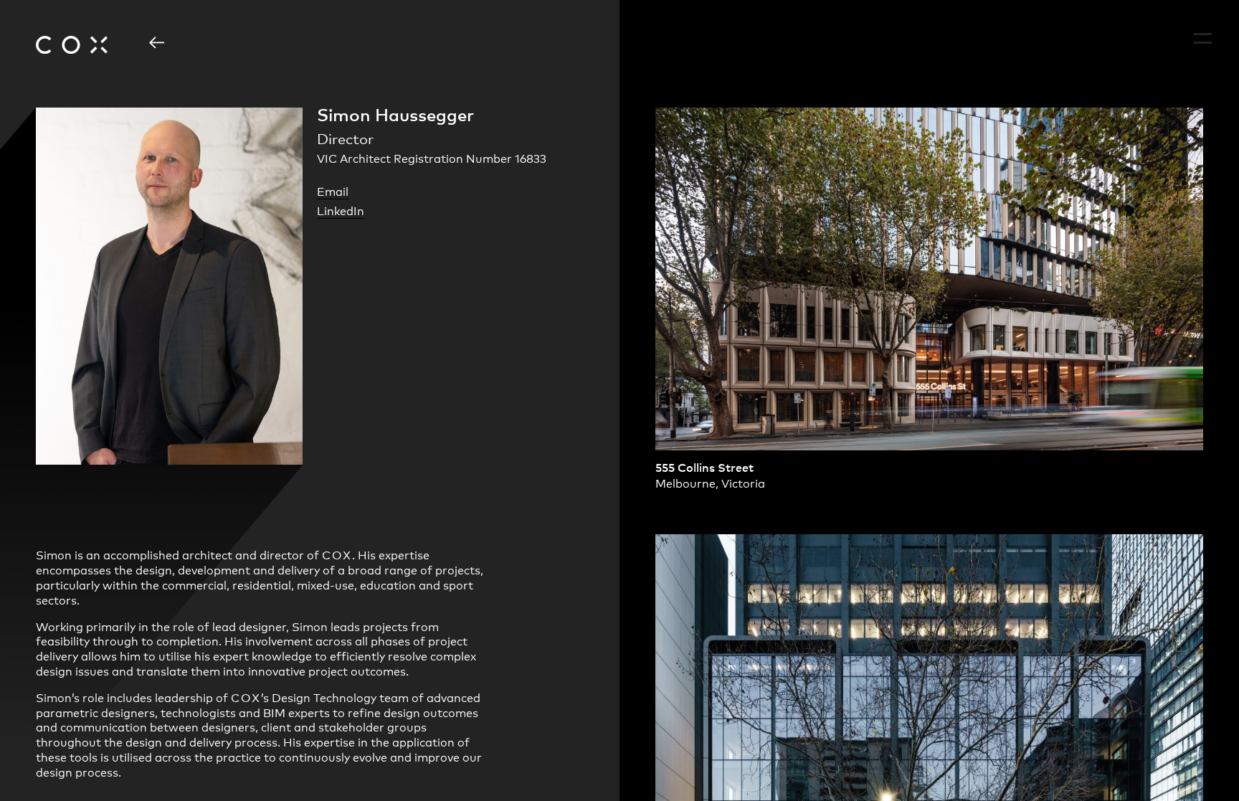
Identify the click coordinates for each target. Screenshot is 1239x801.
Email (332, 191)
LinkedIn (340, 210)
